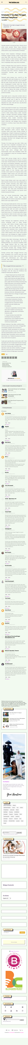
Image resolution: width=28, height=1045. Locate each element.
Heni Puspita (8, 552)
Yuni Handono (4, 20)
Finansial (11, 814)
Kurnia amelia (8, 565)
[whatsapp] (22, 1010)
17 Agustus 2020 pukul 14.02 (10, 414)
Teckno (13, 807)
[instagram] (5, 1010)
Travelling (16, 814)
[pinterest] (22, 1007)
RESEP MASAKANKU (7, 805)
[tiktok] (16, 1007)
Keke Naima (8, 442)
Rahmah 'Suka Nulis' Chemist (12, 650)
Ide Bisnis (17, 816)
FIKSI (21, 814)
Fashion (12, 816)
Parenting (11, 811)
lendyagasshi (8, 528)
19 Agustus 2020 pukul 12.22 (10, 599)
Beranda (3, 11)
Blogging (21, 1032)
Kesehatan (5, 814)
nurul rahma (8, 413)
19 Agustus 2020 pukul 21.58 (10, 638)
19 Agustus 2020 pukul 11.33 (10, 566)
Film (20, 818)
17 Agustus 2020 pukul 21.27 (10, 427)
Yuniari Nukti (8, 511)
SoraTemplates (11, 1032)
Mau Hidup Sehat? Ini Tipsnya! (16, 712)
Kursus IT (11, 818)
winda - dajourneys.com (10, 498)
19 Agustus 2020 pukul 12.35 (10, 611)
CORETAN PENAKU (7, 807)
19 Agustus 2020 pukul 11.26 (10, 553)
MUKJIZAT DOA (11, 820)
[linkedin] (16, 1010)
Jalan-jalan (12, 809)
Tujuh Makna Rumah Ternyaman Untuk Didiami (16, 401)
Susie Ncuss (8, 610)
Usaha (5, 823)
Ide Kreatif (5, 818)
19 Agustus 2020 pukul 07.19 (10, 530)
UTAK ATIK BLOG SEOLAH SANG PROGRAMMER (14, 395)
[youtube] (11, 1010)
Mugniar (7, 426)
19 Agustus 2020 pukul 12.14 (10, 582)
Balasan (7, 424)
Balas (6, 422)
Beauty (17, 809)
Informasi (5, 820)
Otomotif (16, 818)
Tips (6, 11)
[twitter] (11, 1007)
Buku (22, 820)
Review (14, 805)
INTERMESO (16, 811)
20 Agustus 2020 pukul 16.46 (10, 665)
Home (8, 1030)
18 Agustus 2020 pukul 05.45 (10, 486)
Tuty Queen (7, 598)
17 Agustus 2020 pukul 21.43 (10, 443)
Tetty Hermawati (9, 485)
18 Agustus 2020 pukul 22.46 (10, 513)
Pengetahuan (6, 809)
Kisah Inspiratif (6, 816)
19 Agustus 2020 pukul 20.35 (10, 624)
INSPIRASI (5, 811)
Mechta (7, 472)
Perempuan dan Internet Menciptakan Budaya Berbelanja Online (17, 719)
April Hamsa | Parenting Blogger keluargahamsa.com (12, 637)
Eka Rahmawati (8, 663)
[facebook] (5, 1007)
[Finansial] (14, 847)
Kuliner (21, 807)
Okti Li (6, 456)
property (17, 820)
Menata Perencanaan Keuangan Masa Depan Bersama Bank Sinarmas (14, 856)
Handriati (7, 623)
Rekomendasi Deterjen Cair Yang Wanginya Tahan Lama (16, 389)
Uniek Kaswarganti (9, 581)
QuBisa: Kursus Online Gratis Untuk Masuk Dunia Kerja (17, 725)
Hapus (9, 422)
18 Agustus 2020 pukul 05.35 (10, 473)
